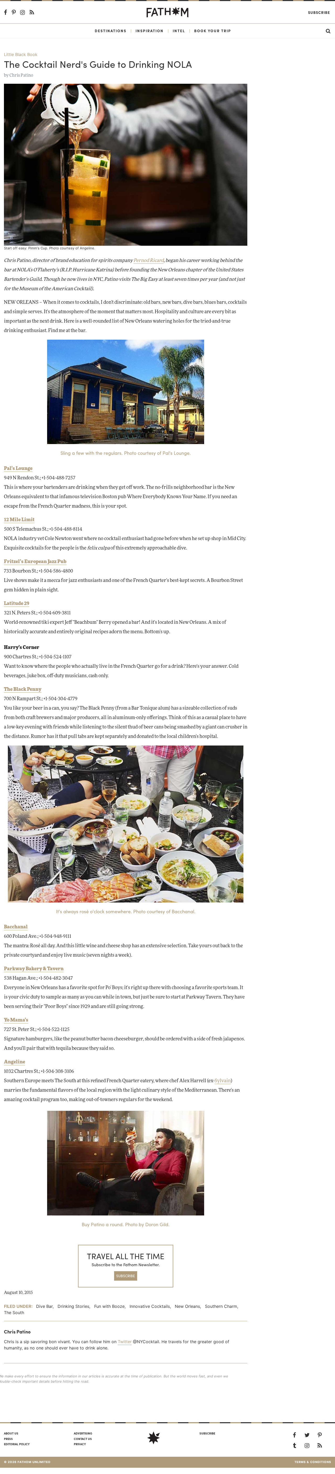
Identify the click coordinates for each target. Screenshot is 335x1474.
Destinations (110, 30)
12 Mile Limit (19, 520)
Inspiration (150, 30)
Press (8, 1439)
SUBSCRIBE (125, 1275)
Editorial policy (17, 1444)
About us (11, 1433)
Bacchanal (16, 927)
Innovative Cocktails (150, 1306)
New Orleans (187, 1306)
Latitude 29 (16, 603)
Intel (179, 30)
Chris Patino (21, 75)
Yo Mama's (16, 1020)
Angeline (14, 1062)
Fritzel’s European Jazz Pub (35, 561)
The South (14, 1312)
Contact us (83, 1439)
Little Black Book (20, 54)
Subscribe (319, 12)
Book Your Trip (212, 30)
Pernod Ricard (148, 260)
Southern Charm (221, 1306)
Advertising (83, 1433)
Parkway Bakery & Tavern (34, 969)
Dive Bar (44, 1306)
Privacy (80, 1444)
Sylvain (223, 1081)
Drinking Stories (73, 1306)
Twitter (125, 1341)
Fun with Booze (109, 1306)
